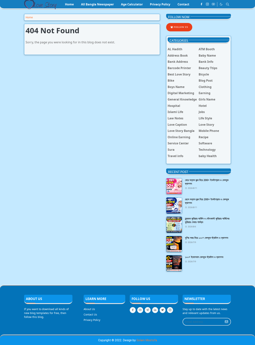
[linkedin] (155, 310)
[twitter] (163, 310)
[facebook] (201, 4)
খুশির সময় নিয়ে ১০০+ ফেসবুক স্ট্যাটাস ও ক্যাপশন (206, 237)
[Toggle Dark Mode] (221, 4)
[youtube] (213, 4)
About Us (89, 309)
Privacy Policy (92, 320)
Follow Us (180, 27)
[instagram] (207, 4)
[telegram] (148, 310)
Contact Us (90, 314)
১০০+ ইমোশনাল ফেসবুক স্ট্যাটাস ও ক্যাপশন (204, 257)
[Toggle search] (227, 4)
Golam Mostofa (146, 340)
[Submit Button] (226, 321)
